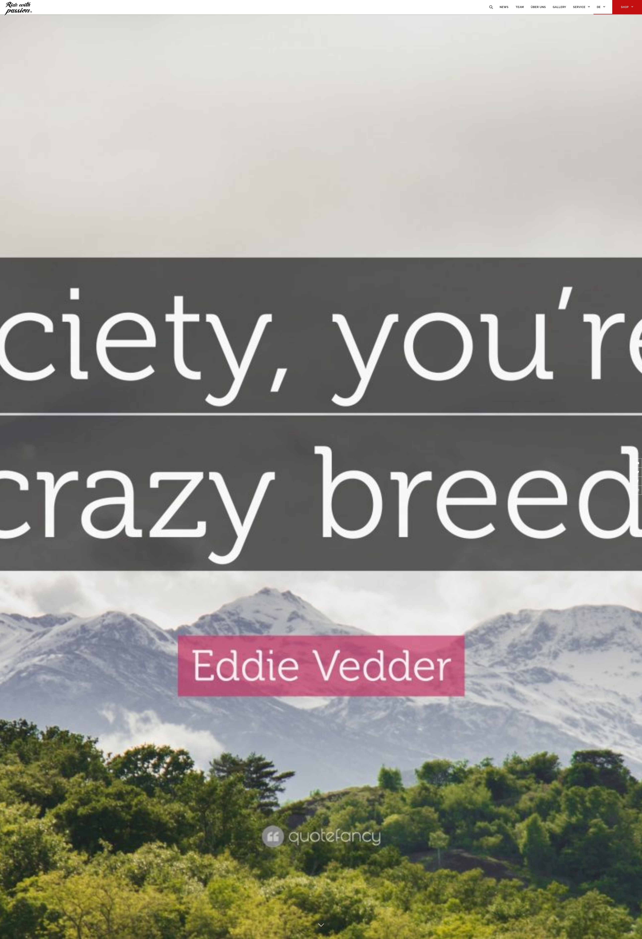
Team (520, 7)
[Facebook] (637, 481)
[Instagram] (637, 490)
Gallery (559, 7)
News (504, 7)
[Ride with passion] (18, 7)
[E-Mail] (637, 463)
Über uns (538, 7)
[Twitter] (637, 472)
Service (579, 7)
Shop (625, 7)
